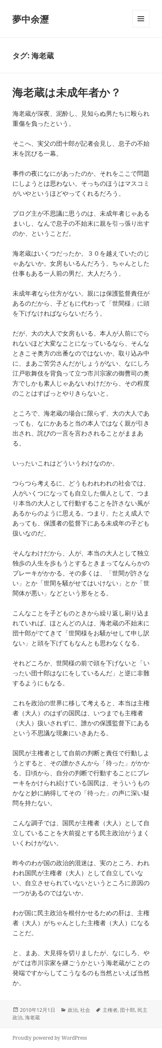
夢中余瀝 (30, 18)
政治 (73, 1009)
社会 (85, 1009)
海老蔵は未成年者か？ (66, 92)
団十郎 (127, 1009)
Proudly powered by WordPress (49, 1037)
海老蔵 (32, 1017)
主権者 (110, 1009)
